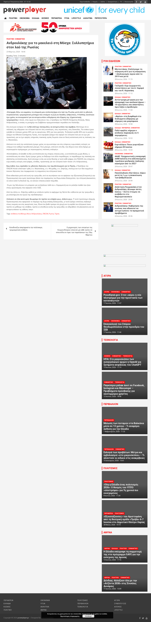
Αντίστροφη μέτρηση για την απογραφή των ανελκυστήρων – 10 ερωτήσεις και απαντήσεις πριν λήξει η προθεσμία (130, 103)
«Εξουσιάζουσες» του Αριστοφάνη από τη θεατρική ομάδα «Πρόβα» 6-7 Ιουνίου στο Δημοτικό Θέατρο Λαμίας (124, 519)
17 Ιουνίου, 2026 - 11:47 (112, 303)
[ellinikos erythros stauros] (124, 225)
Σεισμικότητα (112, 2)
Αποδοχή (88, 616)
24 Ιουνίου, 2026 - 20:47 (123, 166)
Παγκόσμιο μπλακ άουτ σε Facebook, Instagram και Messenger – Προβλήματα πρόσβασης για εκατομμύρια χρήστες (124, 389)
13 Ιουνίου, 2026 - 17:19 (112, 367)
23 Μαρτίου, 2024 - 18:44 (15, 52)
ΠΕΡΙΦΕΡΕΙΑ (56, 18)
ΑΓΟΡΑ (107, 275)
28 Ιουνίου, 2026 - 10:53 (123, 138)
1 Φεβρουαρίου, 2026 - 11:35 (114, 431)
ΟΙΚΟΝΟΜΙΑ (25, 18)
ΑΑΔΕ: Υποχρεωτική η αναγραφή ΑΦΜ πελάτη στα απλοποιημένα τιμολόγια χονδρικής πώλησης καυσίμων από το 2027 (130, 160)
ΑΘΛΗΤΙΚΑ (87, 18)
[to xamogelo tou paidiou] (125, 24)
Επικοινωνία (129, 2)
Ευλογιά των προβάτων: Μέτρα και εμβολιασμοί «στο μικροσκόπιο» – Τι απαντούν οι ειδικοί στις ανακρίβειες (124, 455)
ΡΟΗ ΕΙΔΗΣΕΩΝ (111, 61)
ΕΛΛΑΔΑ (35, 18)
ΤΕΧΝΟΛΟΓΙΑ (110, 340)
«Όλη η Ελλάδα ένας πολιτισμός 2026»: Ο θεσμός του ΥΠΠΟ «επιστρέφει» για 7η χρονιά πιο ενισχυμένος (121, 489)
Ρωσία (51, 214)
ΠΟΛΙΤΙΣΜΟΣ (110, 468)
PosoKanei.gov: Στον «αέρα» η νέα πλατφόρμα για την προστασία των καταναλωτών (123, 298)
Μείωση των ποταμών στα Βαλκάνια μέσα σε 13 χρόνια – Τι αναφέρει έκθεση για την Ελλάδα (124, 426)
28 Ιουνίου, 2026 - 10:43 (123, 150)
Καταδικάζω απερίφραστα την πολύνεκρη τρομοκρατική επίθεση (25, 228)
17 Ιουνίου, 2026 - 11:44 (112, 332)
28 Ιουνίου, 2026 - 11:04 (123, 110)
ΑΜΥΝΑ (107, 532)
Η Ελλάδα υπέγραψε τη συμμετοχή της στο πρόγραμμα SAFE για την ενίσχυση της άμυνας (123, 554)
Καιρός (95, 2)
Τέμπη (57, 214)
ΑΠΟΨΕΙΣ (118, 607)
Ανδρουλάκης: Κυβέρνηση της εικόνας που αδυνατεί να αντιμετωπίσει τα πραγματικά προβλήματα (129, 209)
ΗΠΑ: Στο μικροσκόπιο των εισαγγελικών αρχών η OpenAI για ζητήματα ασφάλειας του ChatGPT (122, 362)
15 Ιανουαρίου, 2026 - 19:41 (114, 461)
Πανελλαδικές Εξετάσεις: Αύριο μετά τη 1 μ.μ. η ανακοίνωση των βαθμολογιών (130, 175)
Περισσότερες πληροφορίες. (70, 616)
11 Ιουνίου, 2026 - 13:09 (112, 589)
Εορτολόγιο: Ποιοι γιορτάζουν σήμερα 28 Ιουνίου (129, 145)
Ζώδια (102, 2)
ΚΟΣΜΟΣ (45, 18)
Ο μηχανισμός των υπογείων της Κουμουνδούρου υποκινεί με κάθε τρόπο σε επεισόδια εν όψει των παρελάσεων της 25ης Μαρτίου (74, 231)
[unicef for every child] (104, 6)
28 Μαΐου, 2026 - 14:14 (112, 525)
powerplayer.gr (23, 618)
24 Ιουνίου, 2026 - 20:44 (123, 181)
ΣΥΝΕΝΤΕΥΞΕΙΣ (120, 604)
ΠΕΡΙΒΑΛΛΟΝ (110, 404)
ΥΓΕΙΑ (66, 18)
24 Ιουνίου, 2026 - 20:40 (123, 200)
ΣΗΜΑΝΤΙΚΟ (20, 39)
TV (121, 2)
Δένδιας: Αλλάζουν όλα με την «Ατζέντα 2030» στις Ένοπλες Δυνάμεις (120, 583)
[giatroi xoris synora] (46, 23)
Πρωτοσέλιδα (85, 2)
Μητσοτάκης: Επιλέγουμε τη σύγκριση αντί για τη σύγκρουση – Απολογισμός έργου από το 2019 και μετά (130, 73)
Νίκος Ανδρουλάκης (34, 214)
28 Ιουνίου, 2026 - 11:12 (123, 93)
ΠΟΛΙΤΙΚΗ (13, 18)
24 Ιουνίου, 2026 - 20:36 (123, 216)
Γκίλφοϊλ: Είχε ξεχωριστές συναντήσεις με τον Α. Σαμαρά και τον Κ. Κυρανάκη (129, 88)
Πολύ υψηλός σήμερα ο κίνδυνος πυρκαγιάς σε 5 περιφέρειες (126, 132)
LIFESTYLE (76, 18)
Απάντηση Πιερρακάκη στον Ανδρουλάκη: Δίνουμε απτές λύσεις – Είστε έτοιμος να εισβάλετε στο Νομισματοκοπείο (128, 192)
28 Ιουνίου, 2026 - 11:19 (123, 79)
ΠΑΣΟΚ (45, 214)
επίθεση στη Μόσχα (18, 214)
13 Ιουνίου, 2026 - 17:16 (112, 560)
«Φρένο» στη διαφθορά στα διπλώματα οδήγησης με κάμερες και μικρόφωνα (128, 118)
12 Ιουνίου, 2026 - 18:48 (112, 396)
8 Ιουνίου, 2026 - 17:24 (112, 496)
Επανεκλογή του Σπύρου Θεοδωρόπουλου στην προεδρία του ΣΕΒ (124, 327)
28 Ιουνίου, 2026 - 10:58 (123, 124)
